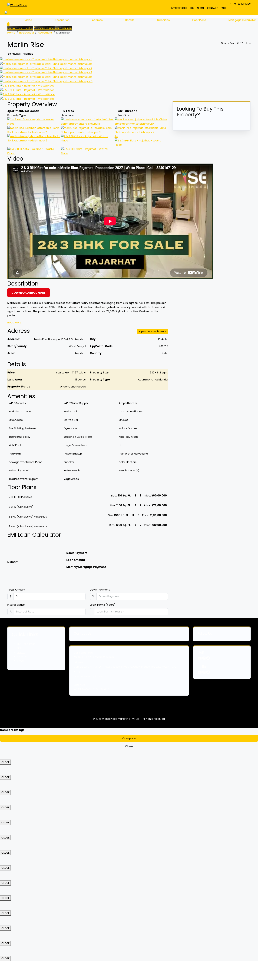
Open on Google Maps (153, 331)
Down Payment (100, 589)
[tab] (87, 497)
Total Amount (16, 589)
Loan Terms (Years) (102, 605)
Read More (14, 322)
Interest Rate (16, 605)
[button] (87, 497)
